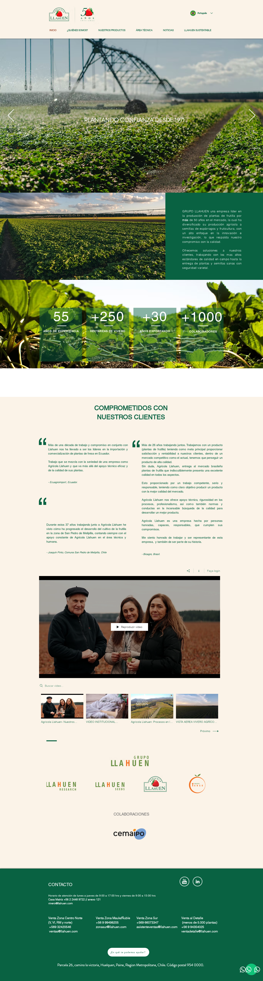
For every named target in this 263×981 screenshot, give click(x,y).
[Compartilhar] (188, 571)
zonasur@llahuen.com (111, 927)
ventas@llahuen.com (63, 931)
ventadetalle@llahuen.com (199, 931)
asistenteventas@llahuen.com (157, 927)
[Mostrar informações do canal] (199, 571)
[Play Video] (62, 708)
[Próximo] (252, 115)
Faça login (213, 571)
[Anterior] (11, 115)
